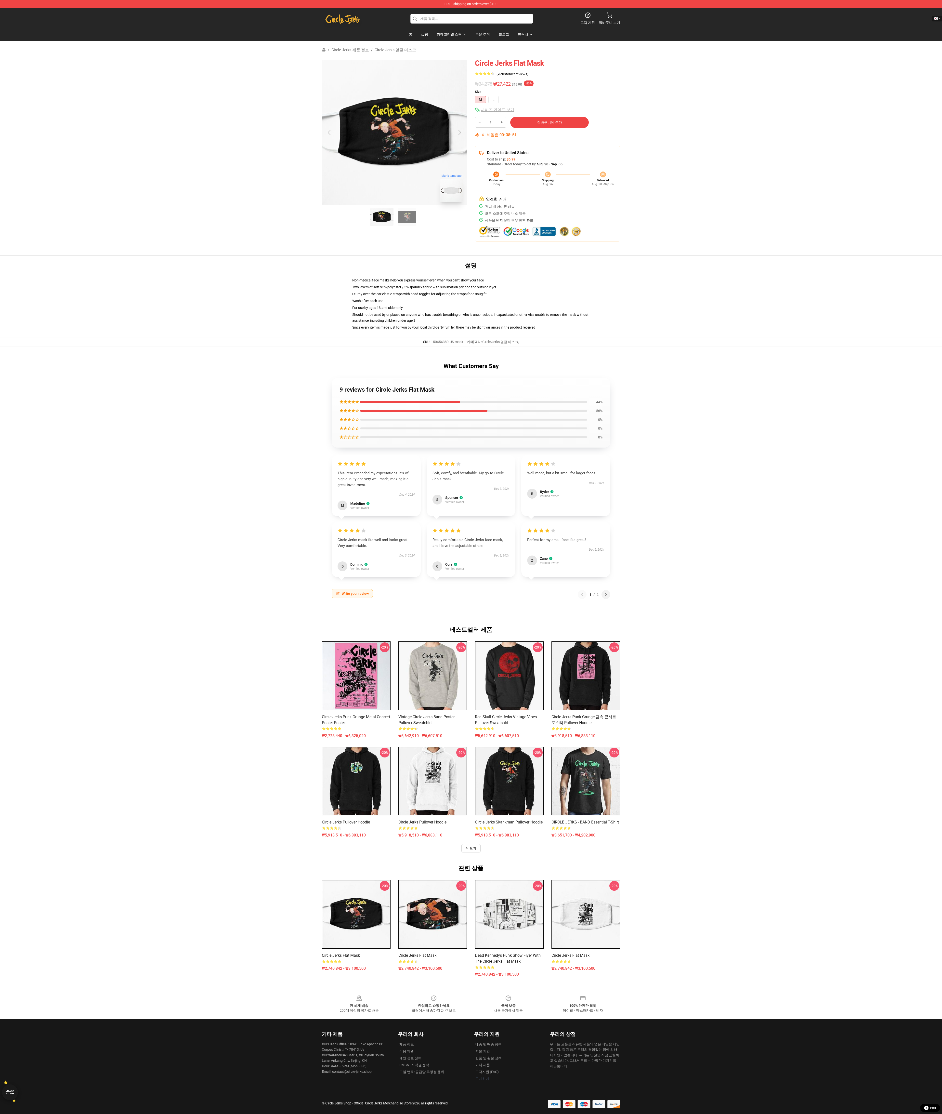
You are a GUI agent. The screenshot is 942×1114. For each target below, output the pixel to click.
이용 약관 (406, 1051)
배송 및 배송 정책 (488, 1044)
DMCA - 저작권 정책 (414, 1065)
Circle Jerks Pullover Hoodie (422, 822)
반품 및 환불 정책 (488, 1058)
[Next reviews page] (606, 594)
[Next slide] (459, 132)
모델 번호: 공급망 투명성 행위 (421, 1072)
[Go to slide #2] (407, 217)
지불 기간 (482, 1051)
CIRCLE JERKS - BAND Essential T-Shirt (585, 822)
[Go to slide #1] (381, 217)
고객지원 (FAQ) (487, 1072)
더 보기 (471, 848)
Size (478, 92)
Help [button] (933, 1108)
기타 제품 (482, 1065)
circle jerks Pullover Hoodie (346, 822)
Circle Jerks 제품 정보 (350, 50)
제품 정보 (406, 1044)
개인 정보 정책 (410, 1058)
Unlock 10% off (10, 1092)
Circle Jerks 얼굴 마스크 (395, 50)
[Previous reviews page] (582, 594)
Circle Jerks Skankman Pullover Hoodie (509, 822)
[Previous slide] (329, 132)
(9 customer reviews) (512, 74)
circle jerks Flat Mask (341, 955)
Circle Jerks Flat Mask (417, 955)
